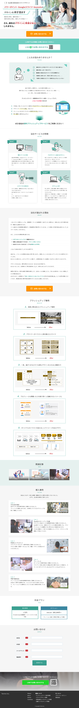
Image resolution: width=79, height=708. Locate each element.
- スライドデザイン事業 (41, 697)
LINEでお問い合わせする (35, 682)
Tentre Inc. (5, 694)
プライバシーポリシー (61, 695)
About (29, 695)
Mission (29, 693)
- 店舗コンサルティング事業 (42, 701)
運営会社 (57, 697)
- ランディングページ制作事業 (42, 695)
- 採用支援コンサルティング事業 (43, 699)
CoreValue (30, 699)
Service (29, 697)
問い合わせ (58, 693)
